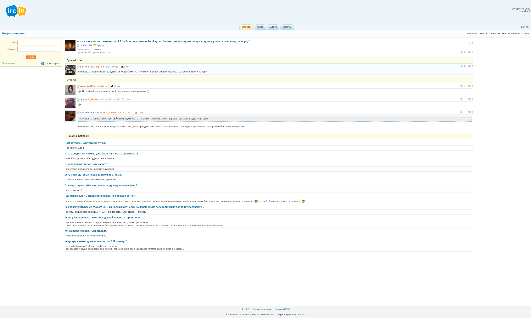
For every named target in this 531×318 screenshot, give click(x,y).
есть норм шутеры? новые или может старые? (93, 174)
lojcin (81, 99)
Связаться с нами (262, 309)
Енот (81, 66)
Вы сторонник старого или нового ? (86, 164)
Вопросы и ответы (13, 33)
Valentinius (84, 86)
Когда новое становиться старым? (86, 230)
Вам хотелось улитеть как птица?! (86, 143)
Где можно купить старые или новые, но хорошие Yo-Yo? (100, 195)
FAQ (247, 309)
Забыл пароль (52, 63)
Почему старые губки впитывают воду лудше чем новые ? (101, 185)
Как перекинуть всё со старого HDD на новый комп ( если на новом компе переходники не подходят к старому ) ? (134, 207)
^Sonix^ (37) (85, 45)
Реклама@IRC (282, 309)
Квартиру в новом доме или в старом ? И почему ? (96, 241)
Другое (100, 45)
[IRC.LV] (13, 10)
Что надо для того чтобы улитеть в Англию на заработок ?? (101, 153)
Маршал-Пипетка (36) (90, 112)
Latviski (525, 27)
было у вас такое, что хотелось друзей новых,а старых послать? (105, 217)
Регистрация (8, 63)
